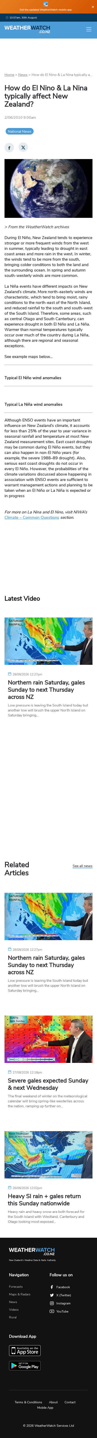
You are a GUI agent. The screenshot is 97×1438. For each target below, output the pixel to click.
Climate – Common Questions (32, 517)
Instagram (63, 1303)
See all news (82, 866)
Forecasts (16, 1287)
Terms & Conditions (28, 1402)
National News (19, 131)
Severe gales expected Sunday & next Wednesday (48, 1084)
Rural (12, 1317)
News (23, 74)
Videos (14, 1310)
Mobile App (45, 1408)
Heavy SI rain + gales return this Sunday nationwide (44, 1200)
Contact (70, 1402)
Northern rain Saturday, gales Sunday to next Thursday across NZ (46, 690)
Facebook (63, 1287)
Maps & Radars (19, 1294)
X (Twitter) (63, 1295)
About (53, 1402)
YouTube (62, 1311)
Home (9, 74)
